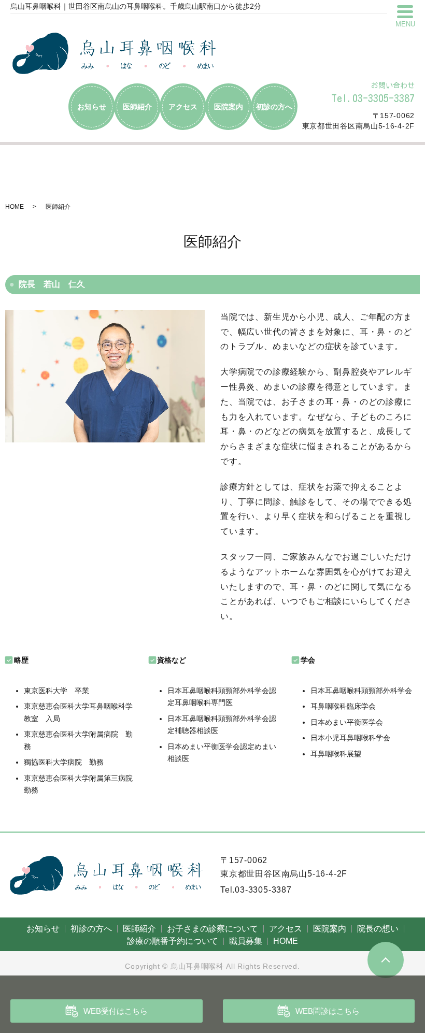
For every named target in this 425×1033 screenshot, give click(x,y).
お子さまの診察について (212, 928)
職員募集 (245, 941)
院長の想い (378, 928)
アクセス (182, 107)
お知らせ (91, 107)
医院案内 (228, 107)
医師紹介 (137, 107)
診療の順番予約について (172, 941)
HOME (14, 206)
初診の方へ (274, 107)
